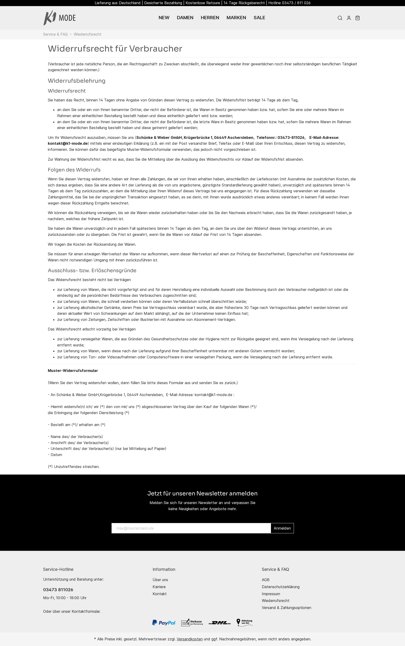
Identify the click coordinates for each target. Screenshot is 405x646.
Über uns (160, 579)
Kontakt (160, 593)
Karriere (159, 586)
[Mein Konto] (349, 17)
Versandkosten (190, 639)
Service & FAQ (275, 569)
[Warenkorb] (357, 17)
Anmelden (282, 528)
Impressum (271, 593)
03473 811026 (58, 589)
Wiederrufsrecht (275, 600)
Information (164, 569)
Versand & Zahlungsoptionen (286, 607)
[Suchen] (340, 17)
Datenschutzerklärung (281, 586)
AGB (266, 579)
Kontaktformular (86, 611)
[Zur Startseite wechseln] (59, 18)
